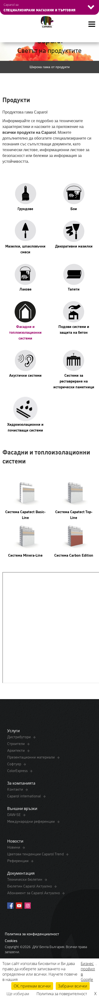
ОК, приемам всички (32, 986)
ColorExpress (18, 770)
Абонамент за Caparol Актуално (34, 892)
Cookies (11, 940)
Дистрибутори (19, 736)
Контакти (15, 789)
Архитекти (16, 750)
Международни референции (31, 821)
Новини (14, 847)
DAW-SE (14, 814)
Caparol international (24, 795)
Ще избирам (17, 993)
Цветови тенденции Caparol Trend (36, 853)
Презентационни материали (31, 756)
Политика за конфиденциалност (32, 933)
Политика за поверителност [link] (62, 993)
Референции (18, 860)
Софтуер (14, 763)
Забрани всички (72, 986)
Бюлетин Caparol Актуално (30, 885)
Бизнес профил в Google (88, 971)
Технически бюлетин (25, 879)
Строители (16, 743)
